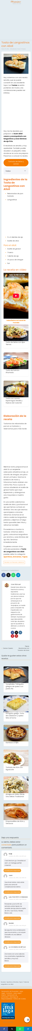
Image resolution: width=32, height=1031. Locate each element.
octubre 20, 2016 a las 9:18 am (17, 878)
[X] (8, 575)
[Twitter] (16, 632)
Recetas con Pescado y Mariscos (14, 562)
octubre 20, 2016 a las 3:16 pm (17, 925)
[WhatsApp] (13, 575)
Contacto (9, 993)
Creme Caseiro (8, 648)
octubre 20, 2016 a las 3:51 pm (17, 949)
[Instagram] (20, 632)
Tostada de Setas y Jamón (16, 162)
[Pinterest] (12, 636)
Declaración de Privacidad (9, 991)
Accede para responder (12, 870)
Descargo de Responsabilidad (9, 998)
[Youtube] (16, 636)
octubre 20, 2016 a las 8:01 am (17, 856)
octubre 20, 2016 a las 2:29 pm (17, 899)
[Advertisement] (16, 22)
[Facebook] (3, 575)
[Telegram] (18, 575)
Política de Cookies (20, 999)
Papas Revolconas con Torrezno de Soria (23, 648)
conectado (6, 845)
